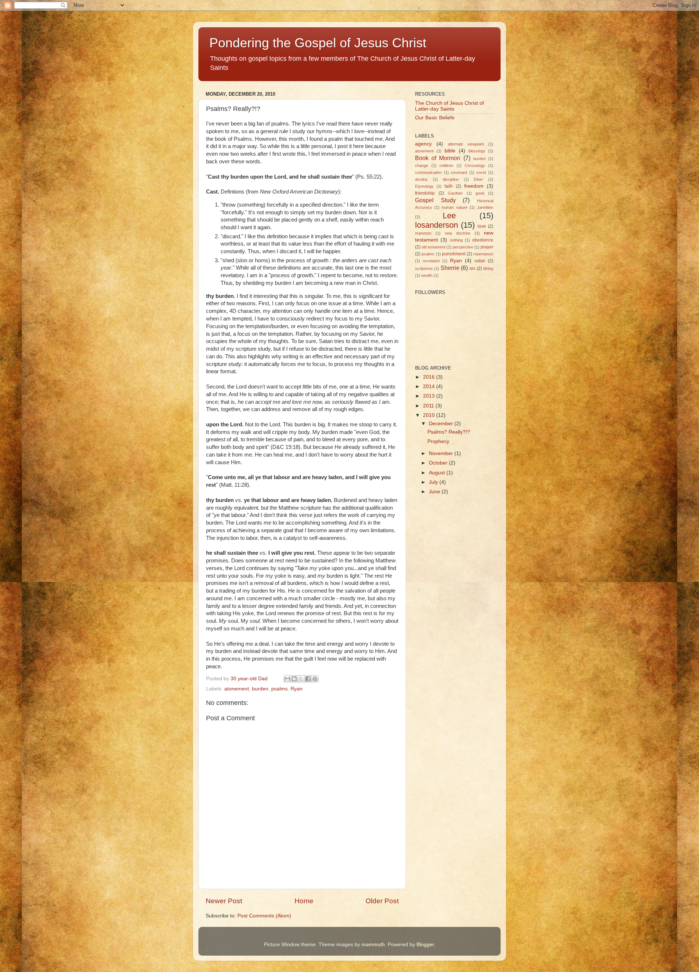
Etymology (424, 186)
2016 (429, 377)
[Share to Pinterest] (315, 678)
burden (260, 689)
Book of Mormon (437, 158)
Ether (478, 179)
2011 (429, 406)
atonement (236, 689)
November (441, 453)
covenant (459, 172)
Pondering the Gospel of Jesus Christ (317, 42)
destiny (421, 179)
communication (428, 172)
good (479, 193)
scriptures (424, 268)
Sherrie (450, 267)
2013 (429, 396)
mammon (423, 233)
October (439, 463)
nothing (456, 240)
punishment (453, 253)
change (421, 165)
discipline (451, 179)
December (441, 423)
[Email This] (287, 678)
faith (449, 186)
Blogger (425, 944)
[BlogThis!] (294, 678)
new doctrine (457, 233)
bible (450, 151)
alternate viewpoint (466, 144)
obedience (482, 240)
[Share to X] (301, 678)
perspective (463, 247)
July (434, 482)
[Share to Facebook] (308, 678)
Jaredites (485, 207)
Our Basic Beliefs (434, 117)
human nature (454, 207)
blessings (477, 151)
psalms (279, 689)
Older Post (382, 901)
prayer (487, 247)
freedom (473, 186)
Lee (449, 215)
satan (479, 260)
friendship (425, 193)
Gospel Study (435, 200)
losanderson (436, 225)
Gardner (455, 193)
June (435, 491)
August (437, 472)
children (446, 165)
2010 (429, 415)
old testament (433, 247)
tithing (488, 268)
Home (304, 901)
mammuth (373, 944)
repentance (483, 254)
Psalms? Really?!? (448, 432)
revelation (431, 261)
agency (423, 144)
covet (481, 172)
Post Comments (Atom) (264, 916)
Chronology (475, 165)
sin (472, 268)
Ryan (297, 689)
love (482, 226)
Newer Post (224, 901)
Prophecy (438, 441)
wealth (427, 275)
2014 (429, 386)
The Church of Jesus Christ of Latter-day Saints (449, 106)
